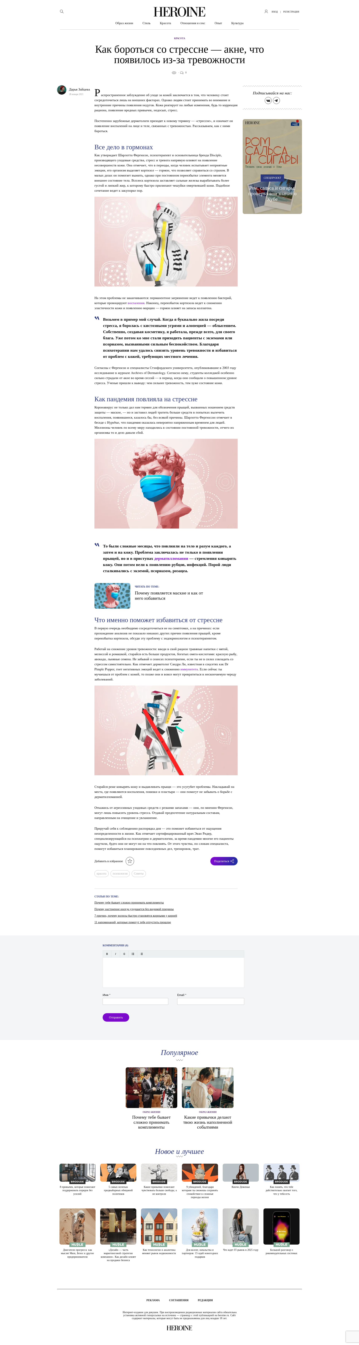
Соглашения (178, 1300)
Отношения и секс (192, 23)
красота (101, 873)
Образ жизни (124, 23)
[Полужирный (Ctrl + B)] (107, 954)
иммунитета (189, 669)
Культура (237, 23)
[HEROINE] (179, 12)
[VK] (268, 100)
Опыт (218, 23)
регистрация (291, 11)
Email (181, 995)
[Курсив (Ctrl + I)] (115, 954)
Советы (139, 873)
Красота (165, 23)
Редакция (205, 1300)
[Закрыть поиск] (351, 8)
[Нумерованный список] (141, 954)
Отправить (116, 1017)
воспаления (136, 303)
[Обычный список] (133, 954)
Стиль (146, 23)
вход (275, 11)
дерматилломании (171, 558)
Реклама (153, 1300)
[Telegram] (276, 100)
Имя (107, 995)
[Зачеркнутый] (124, 954)
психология (120, 873)
